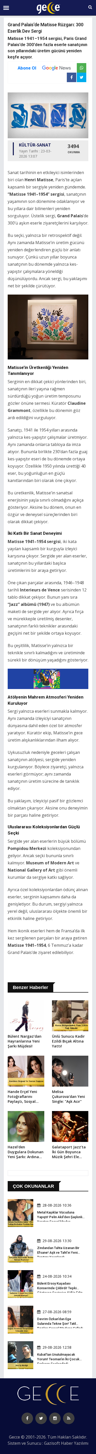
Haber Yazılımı (74, 1443)
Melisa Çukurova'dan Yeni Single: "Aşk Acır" (68, 1096)
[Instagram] (55, 1418)
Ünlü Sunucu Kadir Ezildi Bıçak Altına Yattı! (68, 1041)
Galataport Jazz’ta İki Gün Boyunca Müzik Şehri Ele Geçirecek (69, 1152)
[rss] (68, 1418)
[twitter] (41, 1418)
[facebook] (27, 1418)
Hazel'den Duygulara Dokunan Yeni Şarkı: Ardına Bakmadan (26, 1152)
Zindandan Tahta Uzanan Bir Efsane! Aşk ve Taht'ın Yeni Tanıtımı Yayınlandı (58, 1252)
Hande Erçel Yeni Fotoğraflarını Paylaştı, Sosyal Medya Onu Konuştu (22, 1097)
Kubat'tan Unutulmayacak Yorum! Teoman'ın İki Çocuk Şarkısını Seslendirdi (58, 1359)
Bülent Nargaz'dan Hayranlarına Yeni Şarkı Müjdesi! (24, 1041)
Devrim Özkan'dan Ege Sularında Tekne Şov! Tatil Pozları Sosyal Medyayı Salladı (60, 1323)
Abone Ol (27, 68)
